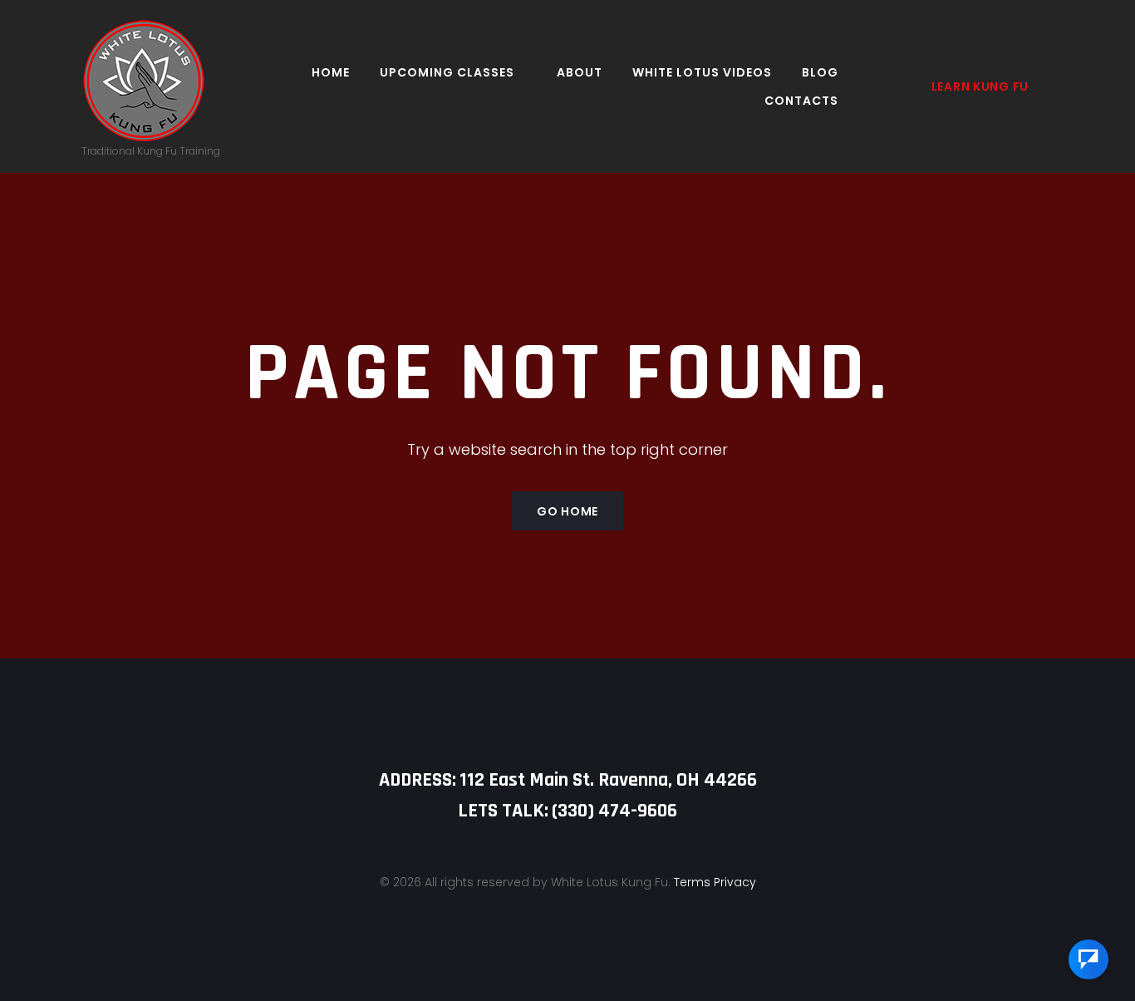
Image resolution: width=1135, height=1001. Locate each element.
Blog (820, 72)
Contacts (801, 100)
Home (331, 72)
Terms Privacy (715, 882)
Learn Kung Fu (980, 86)
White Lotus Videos (702, 72)
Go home (567, 511)
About (579, 72)
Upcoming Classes (447, 72)
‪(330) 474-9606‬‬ (614, 810)
